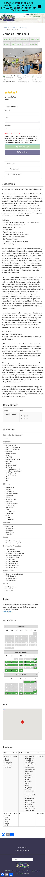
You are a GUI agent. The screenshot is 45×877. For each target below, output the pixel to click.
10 (25, 662)
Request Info (23, 147)
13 (7, 665)
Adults (7, 118)
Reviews (33, 44)
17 (25, 665)
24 (35, 690)
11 (30, 662)
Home (5, 27)
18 (30, 665)
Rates (6, 44)
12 (35, 662)
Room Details (22, 39)
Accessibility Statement (22, 850)
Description (9, 39)
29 (16, 670)
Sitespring (26, 873)
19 (35, 665)
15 (16, 665)
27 (7, 670)
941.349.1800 (32, 14)
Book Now (23, 152)
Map (25, 44)
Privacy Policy (22, 847)
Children (8, 125)
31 (35, 693)
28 (11, 670)
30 (21, 670)
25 (7, 693)
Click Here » (7, 612)
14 (11, 665)
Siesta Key (22, 27)
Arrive (7, 99)
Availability (16, 44)
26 (35, 667)
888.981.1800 (32, 17)
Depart (7, 110)
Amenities (35, 39)
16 (21, 665)
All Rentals (13, 27)
